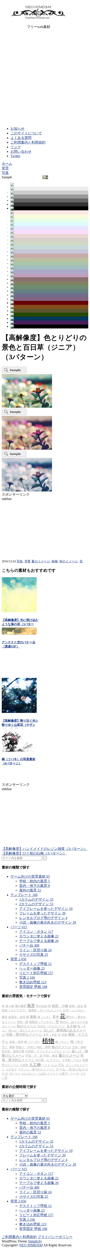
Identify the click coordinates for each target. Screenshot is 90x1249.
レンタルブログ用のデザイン (43, 918)
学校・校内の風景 (34, 881)
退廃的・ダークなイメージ (45, 1010)
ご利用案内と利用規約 (27, 142)
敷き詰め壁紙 (32, 982)
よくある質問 (20, 138)
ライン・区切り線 (35, 950)
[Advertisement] (45, 78)
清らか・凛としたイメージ (25, 1030)
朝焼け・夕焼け (26, 1047)
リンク (15, 147)
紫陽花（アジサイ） (42, 1022)
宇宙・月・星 (34, 1055)
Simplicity (35, 1241)
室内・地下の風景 (34, 886)
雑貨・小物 (60, 1006)
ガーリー (15, 1073)
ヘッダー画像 (32, 968)
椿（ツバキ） (32, 1042)
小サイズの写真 (33, 954)
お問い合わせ (20, 151)
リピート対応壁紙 (36, 973)
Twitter (15, 156)
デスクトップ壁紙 (35, 964)
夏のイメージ (40, 561)
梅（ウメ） (62, 1042)
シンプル (57, 1065)
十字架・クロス (72, 1060)
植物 (55, 561)
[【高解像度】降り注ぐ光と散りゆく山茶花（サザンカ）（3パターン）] (19, 712)
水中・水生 (50, 1034)
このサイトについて (26, 133)
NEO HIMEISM (31, 1245)
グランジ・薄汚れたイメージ (36, 1069)
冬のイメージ (10, 1065)
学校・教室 (50, 1055)
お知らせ (17, 128)
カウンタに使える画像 (39, 936)
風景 (31, 1005)
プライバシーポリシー (55, 1237)
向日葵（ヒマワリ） (48, 1060)
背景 (27, 561)
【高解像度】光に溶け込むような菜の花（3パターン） (20, 624)
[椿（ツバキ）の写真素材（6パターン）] (19, 750)
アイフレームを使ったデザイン (46, 908)
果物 (12, 1047)
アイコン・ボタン (36, 931)
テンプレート (24, 895)
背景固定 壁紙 (33, 987)
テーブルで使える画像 (39, 941)
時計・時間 (43, 1047)
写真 (20, 561)
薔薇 (33, 1017)
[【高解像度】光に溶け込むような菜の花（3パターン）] (19, 611)
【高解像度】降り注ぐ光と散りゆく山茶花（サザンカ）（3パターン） (20, 725)
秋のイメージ (68, 561)
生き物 (71, 1026)
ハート (46, 1065)
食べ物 (9, 1006)
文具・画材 (79, 1047)
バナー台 (29, 945)
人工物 (35, 1065)
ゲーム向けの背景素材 (30, 876)
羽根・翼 (22, 1022)
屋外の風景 (30, 890)
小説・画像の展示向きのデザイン (47, 922)
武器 (64, 1034)
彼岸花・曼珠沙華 (13, 1051)
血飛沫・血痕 (16, 1017)
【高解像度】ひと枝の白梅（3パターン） (34, 853)
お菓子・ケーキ (69, 1073)
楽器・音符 (16, 1042)
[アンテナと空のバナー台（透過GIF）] (19, 633)
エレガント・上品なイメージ (39, 1073)
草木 (55, 1017)
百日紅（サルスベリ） (51, 1026)
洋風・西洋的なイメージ (24, 1034)
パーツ (18, 927)
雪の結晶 (41, 1006)
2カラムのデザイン (36, 904)
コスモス (11, 1069)
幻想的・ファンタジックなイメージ (48, 1051)
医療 (85, 1060)
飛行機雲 (20, 1006)
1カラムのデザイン (36, 899)
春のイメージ (61, 1047)
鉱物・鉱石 (76, 1006)
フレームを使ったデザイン (42, 913)
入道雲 (24, 1065)
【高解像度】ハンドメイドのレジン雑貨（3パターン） (44, 849)
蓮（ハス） (44, 1017)
